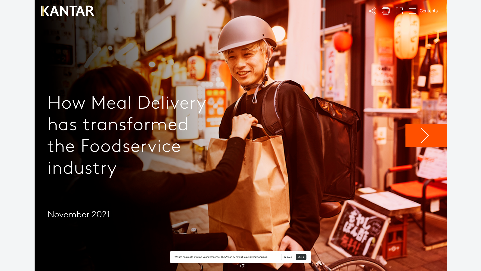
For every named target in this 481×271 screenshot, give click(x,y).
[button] (372, 11)
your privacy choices (255, 257)
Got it (301, 257)
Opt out (288, 257)
